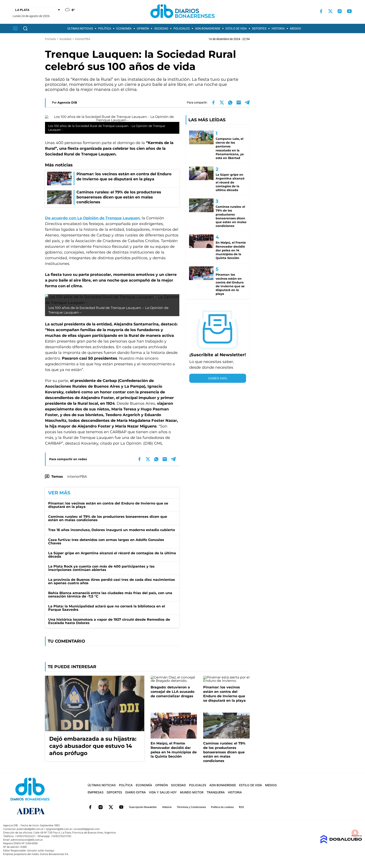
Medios (295, 28)
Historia (278, 28)
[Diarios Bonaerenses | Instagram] (339, 11)
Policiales (181, 28)
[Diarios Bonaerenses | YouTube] (349, 11)
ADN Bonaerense (207, 28)
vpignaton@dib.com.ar (59, 829)
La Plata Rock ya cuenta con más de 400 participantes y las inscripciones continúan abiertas (101, 568)
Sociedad (161, 28)
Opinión (143, 28)
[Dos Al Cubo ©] (341, 842)
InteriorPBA (77, 477)
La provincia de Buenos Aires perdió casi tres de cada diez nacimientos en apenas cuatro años (111, 581)
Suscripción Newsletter (143, 807)
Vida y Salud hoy (163, 792)
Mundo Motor (191, 792)
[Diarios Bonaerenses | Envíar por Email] (238, 102)
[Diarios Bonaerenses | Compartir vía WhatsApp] (230, 102)
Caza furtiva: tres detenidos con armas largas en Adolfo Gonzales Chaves (106, 541)
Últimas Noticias (80, 28)
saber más (217, 378)
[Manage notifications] (355, 832)
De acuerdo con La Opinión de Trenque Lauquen (92, 218)
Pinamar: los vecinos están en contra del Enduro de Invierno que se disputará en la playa (108, 505)
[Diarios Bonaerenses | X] (330, 11)
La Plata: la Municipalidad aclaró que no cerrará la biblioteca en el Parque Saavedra (106, 608)
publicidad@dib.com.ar (30, 829)
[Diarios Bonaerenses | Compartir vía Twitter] (221, 102)
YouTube (121, 807)
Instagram (100, 807)
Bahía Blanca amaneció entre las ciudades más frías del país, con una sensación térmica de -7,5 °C (110, 594)
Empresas (96, 792)
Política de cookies (222, 807)
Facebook (90, 807)
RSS (241, 807)
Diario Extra (135, 792)
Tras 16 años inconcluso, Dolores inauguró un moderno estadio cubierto (111, 530)
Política (104, 28)
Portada (50, 39)
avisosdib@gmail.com (87, 829)
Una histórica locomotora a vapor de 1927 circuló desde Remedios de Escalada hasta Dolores (109, 621)
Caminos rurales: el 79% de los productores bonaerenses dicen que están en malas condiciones (107, 518)
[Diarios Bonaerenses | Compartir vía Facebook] (213, 102)
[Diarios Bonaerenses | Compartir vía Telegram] (247, 102)
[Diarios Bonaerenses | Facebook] (321, 11)
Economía (124, 28)
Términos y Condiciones (191, 807)
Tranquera (216, 792)
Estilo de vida (236, 28)
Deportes (259, 28)
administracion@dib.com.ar (27, 839)
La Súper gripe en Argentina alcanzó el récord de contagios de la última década (112, 554)
